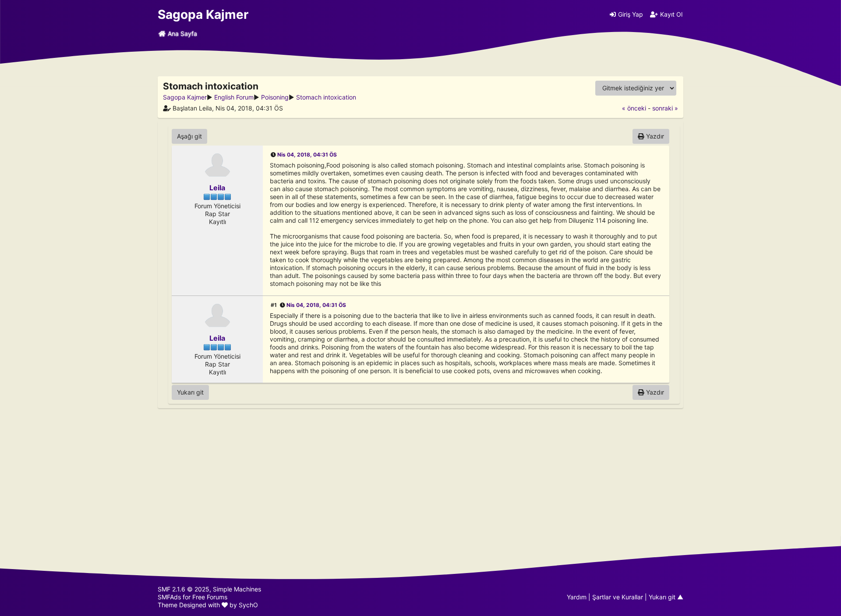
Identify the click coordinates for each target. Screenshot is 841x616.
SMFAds (169, 597)
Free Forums (209, 597)
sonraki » (665, 108)
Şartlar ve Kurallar (617, 597)
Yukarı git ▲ (666, 597)
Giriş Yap (630, 14)
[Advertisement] (420, 472)
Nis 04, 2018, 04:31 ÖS (307, 154)
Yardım (577, 597)
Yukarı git (190, 392)
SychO (248, 605)
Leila (217, 187)
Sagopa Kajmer (203, 14)
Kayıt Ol (671, 14)
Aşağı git (189, 136)
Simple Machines (237, 589)
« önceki (634, 108)
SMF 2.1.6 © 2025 (183, 589)
